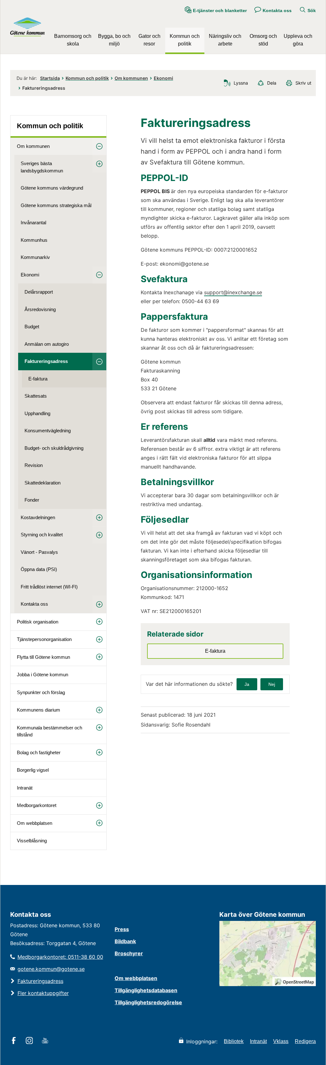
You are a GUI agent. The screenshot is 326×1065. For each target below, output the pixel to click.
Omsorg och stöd (263, 39)
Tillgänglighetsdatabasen (146, 990)
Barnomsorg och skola (72, 39)
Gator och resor (149, 39)
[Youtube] (46, 1041)
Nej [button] (271, 684)
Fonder (32, 500)
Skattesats (36, 396)
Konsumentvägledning (48, 430)
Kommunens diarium (38, 710)
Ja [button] (246, 684)
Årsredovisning (40, 309)
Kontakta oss (34, 604)
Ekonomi (163, 78)
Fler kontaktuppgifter (43, 993)
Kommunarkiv (35, 257)
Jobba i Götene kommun (42, 674)
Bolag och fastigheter (38, 752)
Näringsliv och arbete (225, 39)
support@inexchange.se (233, 292)
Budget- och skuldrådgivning (54, 448)
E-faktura (37, 378)
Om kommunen (131, 78)
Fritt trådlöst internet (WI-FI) (49, 586)
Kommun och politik (185, 39)
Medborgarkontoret (36, 805)
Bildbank (125, 941)
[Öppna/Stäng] (99, 146)
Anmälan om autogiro (47, 344)
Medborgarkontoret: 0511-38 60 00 (60, 957)
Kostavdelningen (38, 517)
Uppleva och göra (298, 39)
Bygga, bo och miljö (114, 39)
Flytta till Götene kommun (43, 657)
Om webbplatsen (34, 823)
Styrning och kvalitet (42, 534)
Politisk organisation (37, 621)
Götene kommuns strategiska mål (56, 205)
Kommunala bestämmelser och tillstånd (49, 731)
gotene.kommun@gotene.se (51, 969)
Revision (34, 465)
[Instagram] (30, 1041)
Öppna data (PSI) (39, 569)
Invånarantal (33, 222)
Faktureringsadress (46, 361)
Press (122, 929)
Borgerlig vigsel (33, 770)
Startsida (50, 78)
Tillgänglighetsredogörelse (148, 1002)
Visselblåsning (32, 840)
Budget (32, 326)
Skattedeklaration (42, 482)
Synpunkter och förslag (41, 692)
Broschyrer (129, 953)
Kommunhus (34, 240)
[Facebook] (14, 1041)
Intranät (24, 787)
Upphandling (37, 413)
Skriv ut (303, 83)
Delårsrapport (39, 292)
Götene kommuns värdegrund (52, 188)
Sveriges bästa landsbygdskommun (42, 167)
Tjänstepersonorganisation (44, 639)
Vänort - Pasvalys (39, 552)
